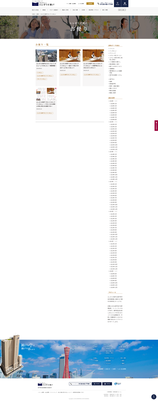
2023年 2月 (114, 186)
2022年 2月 (114, 216)
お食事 (94, 358)
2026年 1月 (114, 103)
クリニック (113, 53)
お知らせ (107, 369)
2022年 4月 (114, 221)
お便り (37, 14)
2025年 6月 (114, 136)
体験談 (83, 344)
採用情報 (90, 3)
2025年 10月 (114, 145)
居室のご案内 (107, 344)
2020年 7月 (114, 276)
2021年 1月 (114, 244)
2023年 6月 (114, 195)
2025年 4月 (114, 131)
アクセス (108, 363)
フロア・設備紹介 (94, 344)
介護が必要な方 (109, 352)
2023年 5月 (114, 193)
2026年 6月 (114, 115)
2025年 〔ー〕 (114, 122)
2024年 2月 (114, 156)
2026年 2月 (114, 106)
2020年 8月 (114, 278)
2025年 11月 (114, 147)
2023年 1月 (114, 184)
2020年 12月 (114, 287)
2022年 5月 (114, 223)
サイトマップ (54, 392)
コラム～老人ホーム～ (116, 55)
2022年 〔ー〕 (114, 211)
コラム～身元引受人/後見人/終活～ (116, 58)
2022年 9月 (114, 232)
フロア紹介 (94, 347)
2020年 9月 (114, 280)
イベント (112, 48)
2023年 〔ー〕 (114, 181)
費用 (123, 363)
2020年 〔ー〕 (114, 271)
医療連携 (122, 349)
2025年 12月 (114, 149)
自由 (73, 347)
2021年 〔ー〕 (114, 241)
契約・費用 (123, 358)
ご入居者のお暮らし (115, 62)
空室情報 (100, 369)
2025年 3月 (114, 129)
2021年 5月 (114, 253)
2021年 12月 (114, 269)
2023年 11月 (114, 207)
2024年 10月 (114, 175)
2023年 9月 (114, 202)
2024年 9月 (114, 172)
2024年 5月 (114, 163)
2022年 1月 (114, 214)
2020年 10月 (114, 283)
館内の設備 (113, 90)
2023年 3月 (114, 188)
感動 (73, 349)
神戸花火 (112, 79)
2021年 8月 (114, 260)
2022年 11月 (114, 237)
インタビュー (113, 51)
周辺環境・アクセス (109, 358)
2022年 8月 (114, 230)
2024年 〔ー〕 (114, 151)
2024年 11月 (114, 177)
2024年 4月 (114, 161)
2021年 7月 (114, 257)
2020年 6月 (114, 274)
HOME (33, 14)
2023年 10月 (114, 204)
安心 (73, 352)
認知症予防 (113, 84)
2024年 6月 (114, 165)
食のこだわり (113, 88)
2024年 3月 (114, 159)
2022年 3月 (114, 218)
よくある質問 (81, 3)
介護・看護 (123, 347)
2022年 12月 (114, 239)
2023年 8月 (114, 200)
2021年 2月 (114, 246)
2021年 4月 (114, 251)
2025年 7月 (114, 138)
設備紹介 (93, 349)
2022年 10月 (114, 234)
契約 (123, 361)
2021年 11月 (114, 266)
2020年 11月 (114, 285)
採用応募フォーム (117, 391)
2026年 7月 (114, 117)
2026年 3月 (114, 108)
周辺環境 (108, 361)
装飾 (111, 81)
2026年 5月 (114, 113)
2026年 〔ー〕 (114, 101)
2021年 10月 (114, 264)
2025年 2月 (114, 126)
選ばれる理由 (74, 344)
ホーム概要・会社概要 (71, 3)
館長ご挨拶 (113, 93)
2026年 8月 (114, 119)
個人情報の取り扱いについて (65, 392)
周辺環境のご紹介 (114, 64)
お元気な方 (109, 347)
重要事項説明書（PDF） (78, 392)
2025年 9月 (114, 142)
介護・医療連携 (122, 344)
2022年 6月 (114, 225)
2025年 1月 (114, 124)
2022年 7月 (114, 227)
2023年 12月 (114, 209)
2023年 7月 (114, 198)
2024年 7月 (114, 168)
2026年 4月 (114, 110)
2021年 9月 (114, 262)
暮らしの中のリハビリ (116, 66)
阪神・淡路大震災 (114, 86)
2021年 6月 (114, 255)
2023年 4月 (114, 191)
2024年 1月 (114, 154)
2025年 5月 (114, 133)
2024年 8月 (114, 170)
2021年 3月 (114, 248)
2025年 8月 (114, 140)
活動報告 (112, 68)
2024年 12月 (114, 179)
